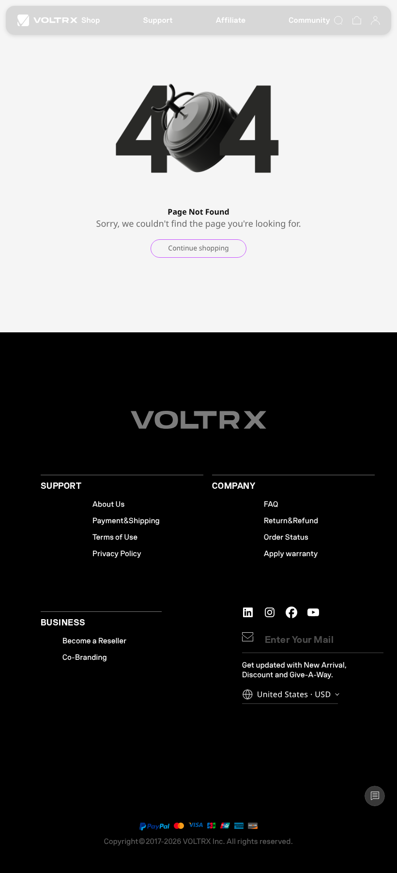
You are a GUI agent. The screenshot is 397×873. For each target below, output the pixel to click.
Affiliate (231, 20)
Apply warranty (291, 553)
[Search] (338, 20)
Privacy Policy (116, 553)
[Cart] (357, 20)
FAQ (271, 504)
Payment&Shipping (126, 520)
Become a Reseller (94, 641)
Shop (90, 20)
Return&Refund (291, 520)
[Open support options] (375, 796)
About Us (108, 504)
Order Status (286, 537)
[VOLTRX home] (47, 20)
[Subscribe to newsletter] (247, 637)
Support (158, 20)
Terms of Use (114, 537)
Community (309, 20)
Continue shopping (198, 248)
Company (233, 486)
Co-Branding (84, 657)
